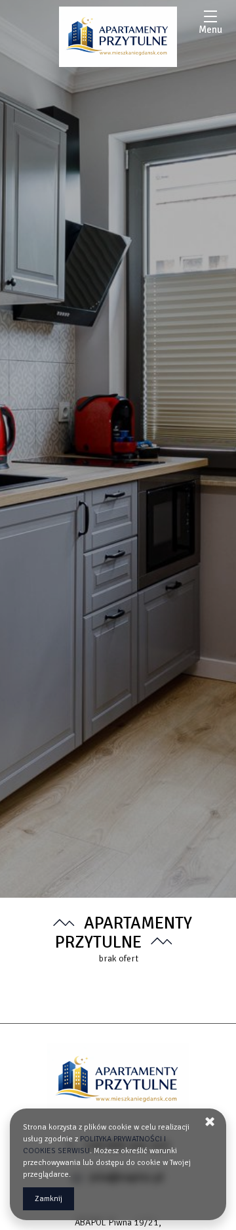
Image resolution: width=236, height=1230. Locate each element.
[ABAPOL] (118, 37)
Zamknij (48, 1199)
